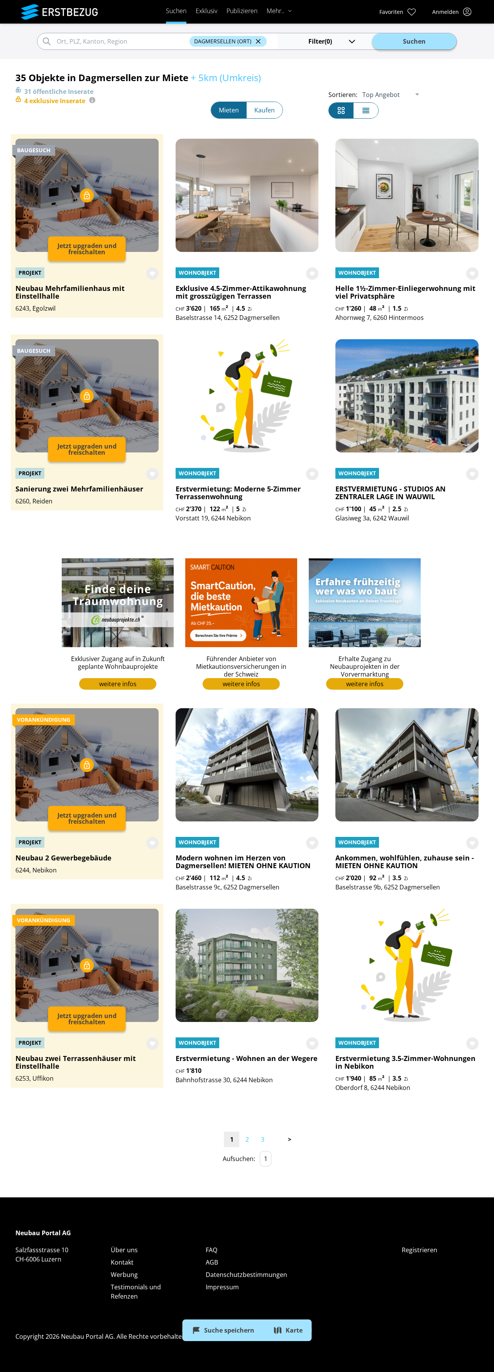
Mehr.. (275, 11)
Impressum (222, 1287)
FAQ (211, 1250)
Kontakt (122, 1262)
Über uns (124, 1250)
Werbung (124, 1274)
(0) (320, 41)
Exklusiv (206, 11)
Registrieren (419, 1250)
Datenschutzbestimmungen (246, 1274)
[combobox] (122, 41)
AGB (212, 1262)
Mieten (229, 110)
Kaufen (264, 110)
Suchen (176, 11)
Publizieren (242, 11)
